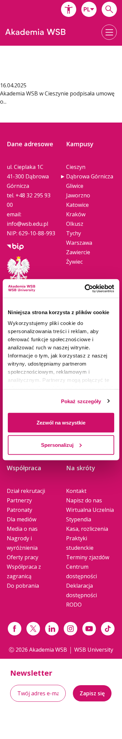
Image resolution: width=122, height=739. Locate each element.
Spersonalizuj (57, 445)
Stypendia (78, 519)
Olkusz (74, 223)
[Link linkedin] (52, 628)
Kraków (75, 214)
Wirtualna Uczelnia (90, 510)
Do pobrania (23, 585)
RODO (74, 604)
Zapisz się (92, 693)
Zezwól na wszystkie (61, 423)
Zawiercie (78, 252)
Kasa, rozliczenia (87, 528)
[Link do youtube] (89, 628)
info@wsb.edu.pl (27, 223)
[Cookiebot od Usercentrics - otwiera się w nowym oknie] (86, 288)
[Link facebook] (14, 628)
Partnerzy (19, 500)
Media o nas (22, 528)
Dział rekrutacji (26, 491)
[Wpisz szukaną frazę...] (109, 9)
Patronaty (19, 510)
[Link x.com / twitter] (33, 628)
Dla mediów (21, 519)
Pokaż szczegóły (81, 401)
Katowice (77, 205)
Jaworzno (78, 195)
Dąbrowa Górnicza (89, 176)
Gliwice (74, 186)
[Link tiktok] (108, 628)
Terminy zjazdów (87, 557)
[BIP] (15, 246)
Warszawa (79, 242)
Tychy (73, 233)
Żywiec (74, 261)
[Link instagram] (70, 628)
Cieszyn (75, 167)
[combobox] (89, 9)
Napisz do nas (84, 500)
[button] (68, 9)
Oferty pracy (22, 557)
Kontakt (76, 491)
